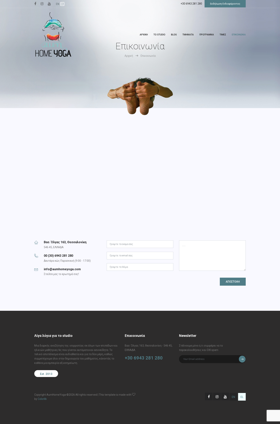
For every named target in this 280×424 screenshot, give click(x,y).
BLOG (174, 34)
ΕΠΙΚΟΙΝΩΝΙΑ (239, 34)
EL (62, 4)
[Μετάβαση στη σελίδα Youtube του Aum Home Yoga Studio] (49, 4)
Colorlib (42, 398)
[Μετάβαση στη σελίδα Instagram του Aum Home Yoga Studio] (42, 4)
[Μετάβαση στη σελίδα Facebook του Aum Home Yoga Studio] (35, 4)
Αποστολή (233, 281)
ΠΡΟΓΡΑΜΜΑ (206, 34)
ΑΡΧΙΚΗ (144, 34)
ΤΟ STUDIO (159, 34)
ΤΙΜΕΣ (223, 34)
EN (57, 4)
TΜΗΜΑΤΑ (188, 34)
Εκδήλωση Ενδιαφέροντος (225, 3)
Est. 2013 (46, 374)
